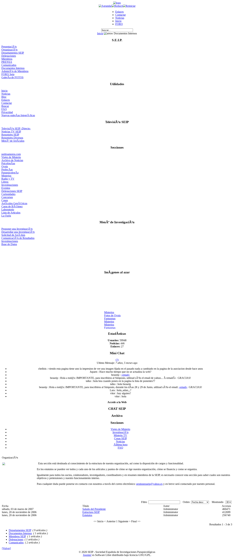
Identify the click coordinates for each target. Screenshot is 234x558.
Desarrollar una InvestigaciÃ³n (18, 231)
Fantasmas (109, 317)
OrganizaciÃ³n (9, 49)
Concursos (7, 197)
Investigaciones (9, 184)
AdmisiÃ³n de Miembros (14, 71)
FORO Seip (7, 74)
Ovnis (4, 166)
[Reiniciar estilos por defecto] (129, 5)
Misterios (6, 175)
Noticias (119, 17)
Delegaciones (8, 55)
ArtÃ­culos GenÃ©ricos (14, 203)
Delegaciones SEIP (11, 191)
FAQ (4, 109)
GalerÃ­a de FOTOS (12, 77)
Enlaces (119, 11)
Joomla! (87, 555)
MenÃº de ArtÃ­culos (12, 140)
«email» (125, 374)
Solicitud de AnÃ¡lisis (13, 235)
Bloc (4, 96)
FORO (119, 24)
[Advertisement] (117, 256)
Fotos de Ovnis (112, 314)
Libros (4, 181)
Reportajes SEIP (10, 134)
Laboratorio (7, 209)
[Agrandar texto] (105, 5)
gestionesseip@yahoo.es (149, 483)
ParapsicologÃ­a (10, 172)
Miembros (6, 58)
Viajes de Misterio (11, 157)
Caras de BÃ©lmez (12, 206)
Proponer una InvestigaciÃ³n (17, 228)
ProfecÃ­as (7, 169)
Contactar (120, 14)
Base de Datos (9, 244)
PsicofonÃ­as (8, 163)
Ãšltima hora (120, 444)
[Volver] (6, 548)
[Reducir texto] (117, 5)
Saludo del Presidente (94, 509)
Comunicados (8, 65)
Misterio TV (120, 435)
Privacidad (7, 112)
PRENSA (6, 62)
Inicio (118, 20)
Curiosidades (8, 194)
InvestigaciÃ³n (120, 432)
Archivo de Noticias (12, 160)
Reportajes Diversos (12, 137)
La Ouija (6, 215)
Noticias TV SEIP (11, 131)
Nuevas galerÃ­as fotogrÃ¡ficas (18, 115)
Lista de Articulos (10, 212)
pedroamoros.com (11, 154)
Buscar (5, 106)
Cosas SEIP (120, 438)
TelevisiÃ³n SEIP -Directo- (16, 128)
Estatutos (87, 515)
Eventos (5, 188)
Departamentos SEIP (12, 52)
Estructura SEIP (91, 512)
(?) (117, 359)
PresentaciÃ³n (9, 46)
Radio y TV (7, 178)
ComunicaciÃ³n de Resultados (17, 238)
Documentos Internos (12, 68)
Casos (4, 200)
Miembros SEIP (17, 536)
